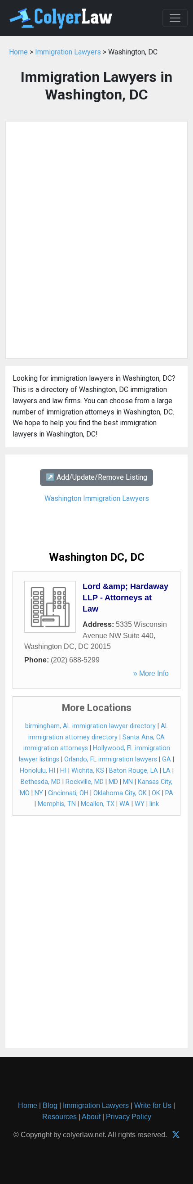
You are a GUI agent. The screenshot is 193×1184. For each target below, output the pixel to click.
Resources (59, 1117)
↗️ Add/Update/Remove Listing (96, 477)
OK (156, 793)
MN (128, 782)
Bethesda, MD (41, 782)
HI (63, 770)
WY (140, 804)
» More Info (151, 673)
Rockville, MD (85, 782)
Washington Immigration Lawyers (96, 498)
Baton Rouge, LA (133, 770)
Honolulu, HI (37, 770)
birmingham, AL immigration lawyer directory (90, 726)
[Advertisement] (96, 240)
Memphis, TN (57, 804)
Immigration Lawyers (68, 52)
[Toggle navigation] (175, 18)
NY (39, 793)
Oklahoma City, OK (120, 793)
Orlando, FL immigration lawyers (110, 759)
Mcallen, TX (97, 804)
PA (169, 793)
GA (166, 759)
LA (167, 770)
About (91, 1117)
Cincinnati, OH (68, 793)
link (154, 804)
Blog (50, 1105)
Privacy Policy (128, 1117)
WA (124, 804)
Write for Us (152, 1105)
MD (113, 782)
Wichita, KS (87, 770)
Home (18, 52)
